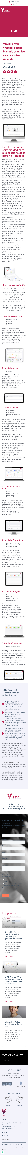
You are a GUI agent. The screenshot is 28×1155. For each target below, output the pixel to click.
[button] (4, 71)
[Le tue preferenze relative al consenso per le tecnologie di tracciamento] (2, 1152)
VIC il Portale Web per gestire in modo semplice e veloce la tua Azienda (13, 980)
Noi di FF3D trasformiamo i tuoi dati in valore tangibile (14, 806)
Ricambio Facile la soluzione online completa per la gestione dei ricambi (13, 935)
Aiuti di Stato (6, 1139)
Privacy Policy (14, 1148)
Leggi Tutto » (9, 956)
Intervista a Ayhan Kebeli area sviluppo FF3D (13, 1024)
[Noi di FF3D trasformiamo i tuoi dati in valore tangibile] (14, 796)
